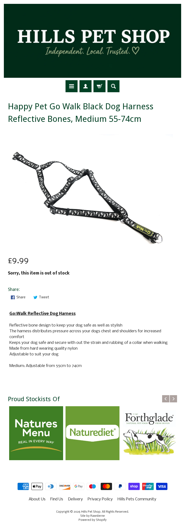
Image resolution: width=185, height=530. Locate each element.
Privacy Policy (100, 499)
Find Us (56, 499)
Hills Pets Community (137, 499)
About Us (37, 499)
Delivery (75, 499)
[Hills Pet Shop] (92, 41)
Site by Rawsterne (92, 516)
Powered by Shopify (92, 520)
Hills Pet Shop (90, 511)
